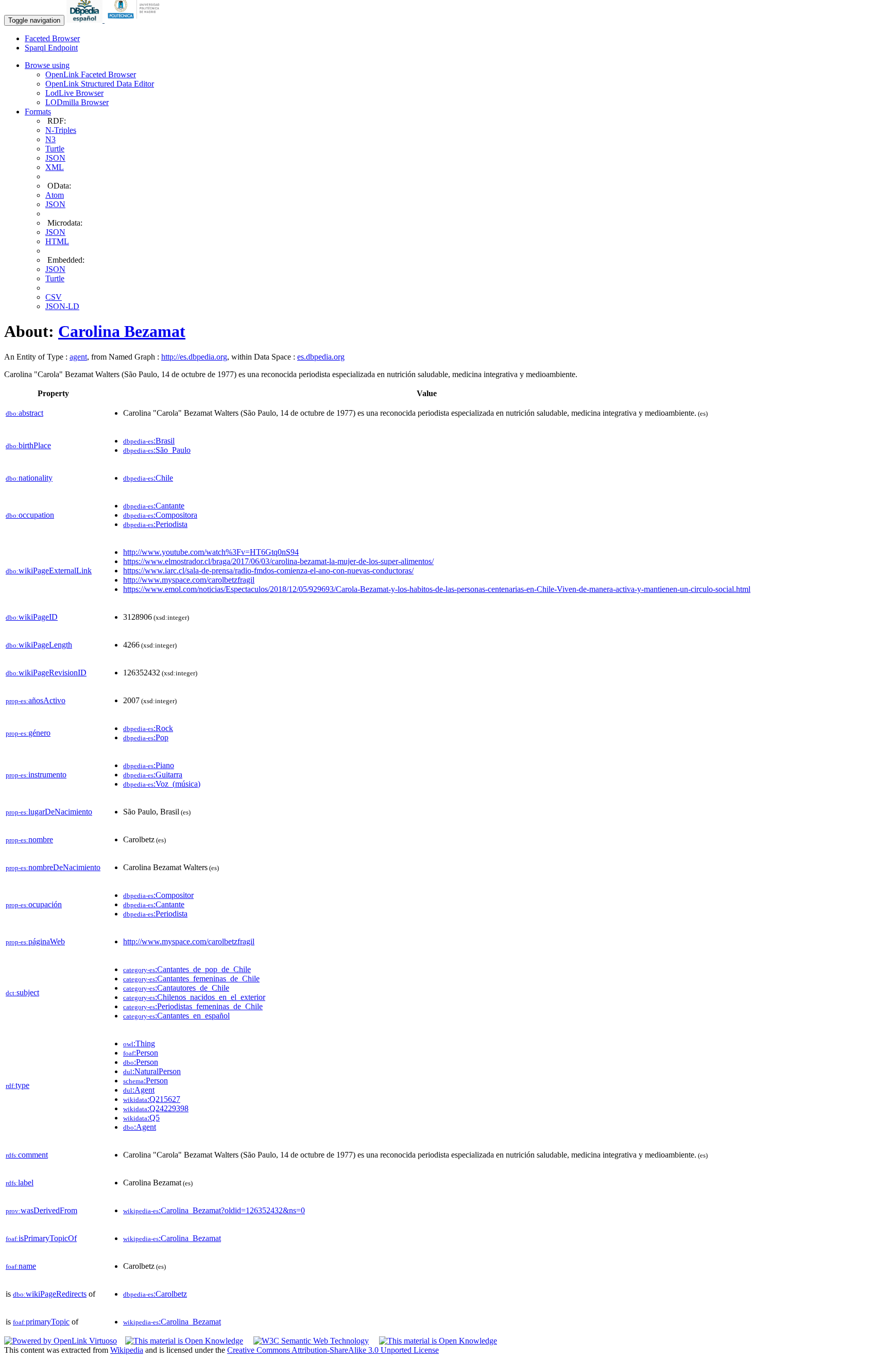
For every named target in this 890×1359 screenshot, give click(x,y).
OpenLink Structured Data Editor (99, 83)
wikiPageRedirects (50, 1293)
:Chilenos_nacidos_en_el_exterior (194, 997)
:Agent (139, 1089)
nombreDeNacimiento (53, 867)
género (28, 732)
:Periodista (155, 524)
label (19, 1182)
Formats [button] (38, 111)
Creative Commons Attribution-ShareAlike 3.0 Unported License (333, 1350)
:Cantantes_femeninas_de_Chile (191, 978)
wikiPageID (32, 617)
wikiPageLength (39, 644)
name (21, 1266)
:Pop (145, 737)
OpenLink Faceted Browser (90, 74)
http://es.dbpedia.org (194, 356)
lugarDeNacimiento (49, 811)
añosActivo (35, 700)
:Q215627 (151, 1099)
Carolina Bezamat (121, 331)
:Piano (148, 765)
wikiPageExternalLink (49, 570)
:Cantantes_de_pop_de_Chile (187, 969)
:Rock (148, 728)
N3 (50, 139)
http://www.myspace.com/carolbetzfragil (188, 579)
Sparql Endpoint (51, 47)
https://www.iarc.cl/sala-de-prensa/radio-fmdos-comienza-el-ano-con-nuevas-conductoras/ (268, 570)
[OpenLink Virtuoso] (60, 1340)
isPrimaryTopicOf (41, 1238)
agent (78, 356)
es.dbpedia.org (321, 356)
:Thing (139, 1043)
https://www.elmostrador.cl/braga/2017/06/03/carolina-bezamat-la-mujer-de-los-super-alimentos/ (278, 561)
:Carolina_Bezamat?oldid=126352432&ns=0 (214, 1210)
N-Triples (60, 130)
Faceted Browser (52, 38)
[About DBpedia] (85, 19)
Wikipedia (126, 1350)
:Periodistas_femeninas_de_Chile (193, 1006)
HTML (57, 241)
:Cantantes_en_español (176, 1015)
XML (54, 167)
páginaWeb (35, 941)
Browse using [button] (47, 65)
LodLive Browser (74, 93)
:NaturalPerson (152, 1071)
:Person (140, 1052)
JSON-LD (62, 306)
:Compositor (158, 895)
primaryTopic (41, 1321)
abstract (24, 413)
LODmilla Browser (77, 102)
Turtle (54, 148)
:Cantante (153, 505)
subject (22, 992)
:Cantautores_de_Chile (176, 987)
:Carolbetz (155, 1293)
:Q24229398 (156, 1108)
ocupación (34, 904)
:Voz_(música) (161, 783)
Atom (54, 195)
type (17, 1085)
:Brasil (149, 440)
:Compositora (160, 515)
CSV (53, 297)
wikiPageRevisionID (46, 672)
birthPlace (28, 445)
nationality (29, 477)
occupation (30, 515)
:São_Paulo (157, 450)
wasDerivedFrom (41, 1210)
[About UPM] (135, 19)
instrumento (36, 774)
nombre (29, 839)
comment (27, 1154)
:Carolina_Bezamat (172, 1238)
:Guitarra (152, 774)
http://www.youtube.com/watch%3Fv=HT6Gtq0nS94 (211, 552)
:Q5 (141, 1117)
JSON (55, 158)
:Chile (148, 477)
